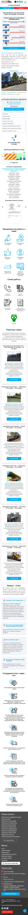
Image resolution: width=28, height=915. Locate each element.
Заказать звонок (7, 8)
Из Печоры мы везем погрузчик (11, 563)
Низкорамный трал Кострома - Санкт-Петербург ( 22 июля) (14, 13)
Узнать (7, 911)
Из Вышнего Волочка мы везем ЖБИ (13, 363)
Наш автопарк (5, 850)
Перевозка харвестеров (8, 832)
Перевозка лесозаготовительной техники (11, 126)
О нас (3, 848)
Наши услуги (5, 852)
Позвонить (21, 8)
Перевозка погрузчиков (8, 827)
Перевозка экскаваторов (9, 823)
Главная (3, 92)
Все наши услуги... (9, 840)
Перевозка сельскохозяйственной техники (11, 128)
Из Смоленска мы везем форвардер (13, 443)
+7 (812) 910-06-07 (14, 104)
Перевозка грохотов (7, 834)
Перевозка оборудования (7, 123)
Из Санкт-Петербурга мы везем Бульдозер (12, 53)
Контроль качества (11, 863)
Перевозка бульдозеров (8, 825)
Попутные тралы (11, 92)
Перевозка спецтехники (7, 121)
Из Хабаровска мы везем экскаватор (13, 403)
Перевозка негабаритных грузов (9, 130)
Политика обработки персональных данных (11, 905)
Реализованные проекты (9, 854)
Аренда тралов (5, 819)
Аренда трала (5, 113)
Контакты (4, 860)
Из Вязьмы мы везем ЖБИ (10, 523)
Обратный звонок (10, 894)
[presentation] (2, 207)
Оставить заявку (6, 858)
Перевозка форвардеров (9, 830)
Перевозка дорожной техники (10, 836)
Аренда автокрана (6, 116)
